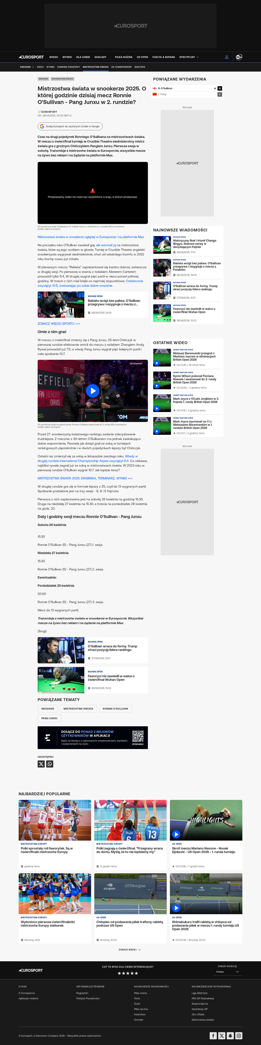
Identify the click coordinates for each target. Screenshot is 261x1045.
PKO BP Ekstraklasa (203, 998)
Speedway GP (200, 1009)
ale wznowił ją (106, 245)
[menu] (226, 57)
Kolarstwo (139, 1014)
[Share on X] (41, 764)
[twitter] (221, 1035)
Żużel (137, 1003)
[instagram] (238, 1035)
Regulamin (82, 993)
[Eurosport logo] (31, 57)
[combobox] (227, 972)
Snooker (43, 79)
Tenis (137, 998)
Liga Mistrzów (199, 993)
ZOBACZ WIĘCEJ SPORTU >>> (59, 323)
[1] (119, 973)
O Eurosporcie (27, 993)
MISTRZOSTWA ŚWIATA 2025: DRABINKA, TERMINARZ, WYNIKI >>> (85, 478)
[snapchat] (230, 1035)
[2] (123, 973)
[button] (93, 391)
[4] (132, 973)
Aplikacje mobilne (28, 998)
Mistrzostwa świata (62, 79)
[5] (136, 973)
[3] (128, 973)
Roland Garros (200, 1003)
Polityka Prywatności (88, 998)
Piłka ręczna (141, 1009)
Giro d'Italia (198, 1014)
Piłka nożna (140, 993)
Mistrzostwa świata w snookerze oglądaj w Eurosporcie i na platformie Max (91, 237)
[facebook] (213, 1035)
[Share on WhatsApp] (49, 764)
